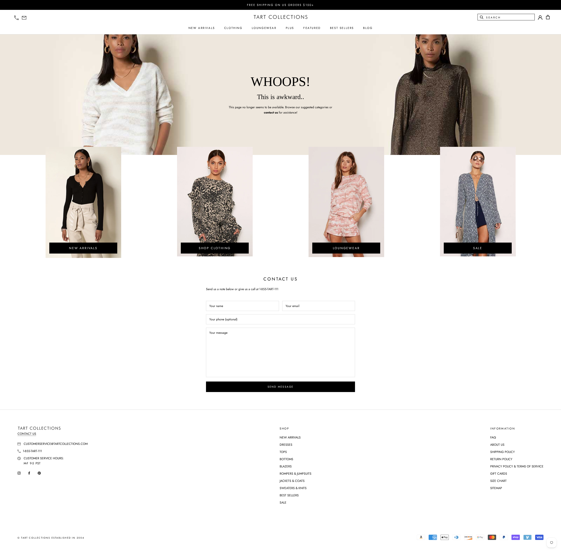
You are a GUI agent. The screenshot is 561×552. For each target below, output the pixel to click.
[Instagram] (19, 472)
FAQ (493, 437)
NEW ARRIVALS (201, 28)
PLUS (290, 28)
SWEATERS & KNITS (293, 488)
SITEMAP (496, 488)
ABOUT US (497, 444)
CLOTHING (233, 28)
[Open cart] (548, 17)
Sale (477, 248)
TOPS (283, 452)
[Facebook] (29, 472)
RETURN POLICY (501, 459)
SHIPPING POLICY (502, 452)
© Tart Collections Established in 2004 (51, 538)
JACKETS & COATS (292, 481)
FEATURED (312, 28)
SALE (283, 502)
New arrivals (83, 248)
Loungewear (346, 248)
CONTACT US (27, 433)
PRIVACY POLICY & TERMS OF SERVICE (516, 466)
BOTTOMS (286, 459)
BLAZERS (286, 466)
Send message (281, 387)
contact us (271, 112)
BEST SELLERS (342, 28)
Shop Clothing (215, 248)
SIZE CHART (498, 481)
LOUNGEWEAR (264, 28)
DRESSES (286, 444)
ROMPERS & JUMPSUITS (295, 473)
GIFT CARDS (498, 473)
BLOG (368, 28)
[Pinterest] (39, 472)
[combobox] (510, 17)
